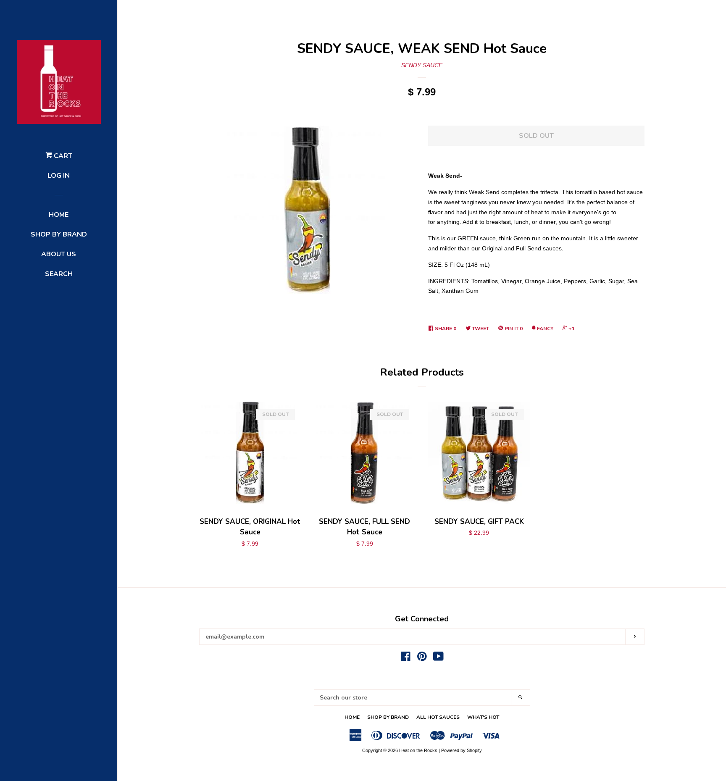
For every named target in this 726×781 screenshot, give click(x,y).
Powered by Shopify (461, 750)
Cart (62, 155)
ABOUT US (58, 254)
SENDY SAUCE (421, 65)
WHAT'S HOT (483, 717)
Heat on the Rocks (418, 750)
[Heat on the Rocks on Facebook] (405, 658)
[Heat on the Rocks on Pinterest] (422, 658)
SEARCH (59, 274)
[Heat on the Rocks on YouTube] (438, 658)
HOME (58, 214)
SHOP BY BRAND (59, 234)
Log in (58, 175)
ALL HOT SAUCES (438, 717)
